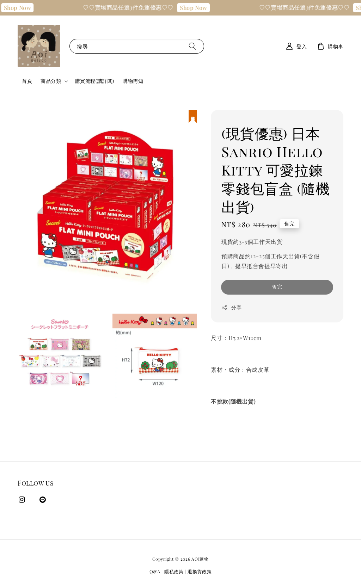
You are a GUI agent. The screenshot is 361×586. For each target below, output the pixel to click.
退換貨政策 (200, 571)
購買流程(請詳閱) (94, 81)
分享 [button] (236, 307)
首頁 (27, 81)
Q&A (154, 571)
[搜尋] (192, 46)
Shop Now (189, 7)
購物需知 (133, 81)
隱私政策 (174, 571)
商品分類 (51, 81)
